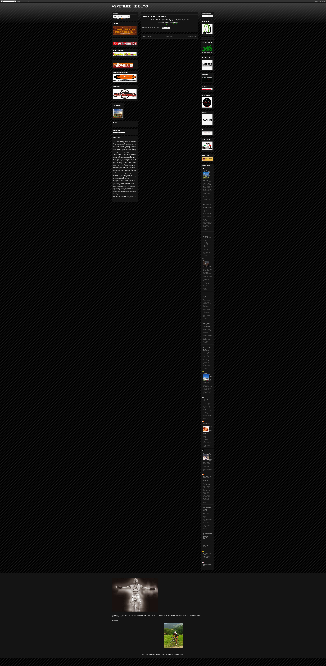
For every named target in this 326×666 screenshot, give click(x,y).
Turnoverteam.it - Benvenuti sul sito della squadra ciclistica (207, 536)
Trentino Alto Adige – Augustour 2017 (207, 352)
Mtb (204, 260)
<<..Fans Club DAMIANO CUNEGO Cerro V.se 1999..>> (207, 555)
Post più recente (147, 36)
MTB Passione (207, 204)
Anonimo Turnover (205, 235)
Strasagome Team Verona (206, 424)
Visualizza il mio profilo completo (121, 125)
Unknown (117, 122)
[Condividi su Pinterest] (169, 28)
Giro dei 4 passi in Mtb (210, 377)
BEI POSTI (206, 373)
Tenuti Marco (206, 323)
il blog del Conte (205, 400)
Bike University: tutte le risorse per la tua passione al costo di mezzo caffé (207, 209)
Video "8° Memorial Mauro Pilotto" (207, 512)
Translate (125, 18)
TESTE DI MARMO (205, 546)
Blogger (181, 654)
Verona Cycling (207, 476)
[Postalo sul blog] (164, 28)
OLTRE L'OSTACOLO (206, 170)
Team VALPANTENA (207, 452)
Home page (169, 36)
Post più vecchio (192, 36)
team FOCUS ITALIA (206, 295)
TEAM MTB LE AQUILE (207, 508)
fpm (172, 654)
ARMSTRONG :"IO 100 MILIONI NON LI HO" (207, 479)
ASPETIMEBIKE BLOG (130, 6)
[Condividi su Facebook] (168, 28)
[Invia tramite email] (163, 28)
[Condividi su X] (166, 28)
